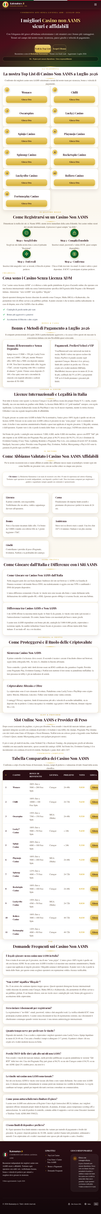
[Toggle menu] (95, 4)
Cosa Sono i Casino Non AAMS (54, 1160)
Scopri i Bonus (59, 48)
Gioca (95, 787)
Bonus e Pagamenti (55, 1166)
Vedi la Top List (42, 48)
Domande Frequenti (55, 1170)
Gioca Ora (27, 99)
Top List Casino (54, 1155)
